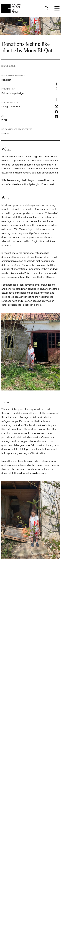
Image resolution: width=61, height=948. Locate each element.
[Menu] (57, 8)
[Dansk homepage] (11, 8)
